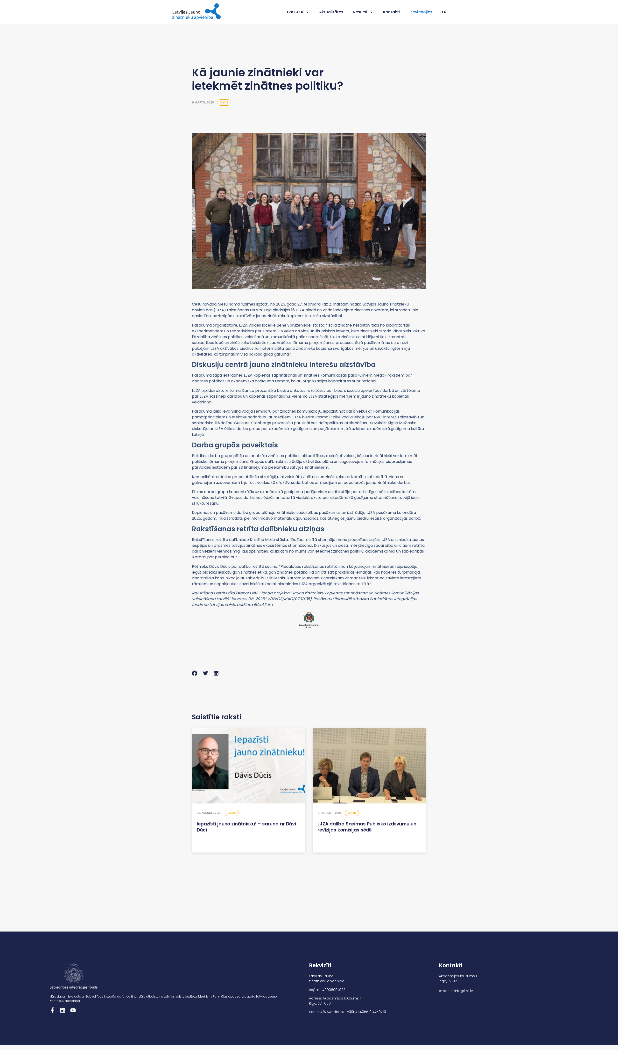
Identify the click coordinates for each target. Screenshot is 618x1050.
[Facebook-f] (52, 1010)
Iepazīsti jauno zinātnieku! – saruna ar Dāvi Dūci (246, 827)
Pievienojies (420, 12)
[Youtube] (73, 1010)
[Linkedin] (62, 1010)
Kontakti (391, 12)
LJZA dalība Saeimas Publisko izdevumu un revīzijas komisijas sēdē (366, 827)
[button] (194, 673)
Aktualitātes (331, 12)
